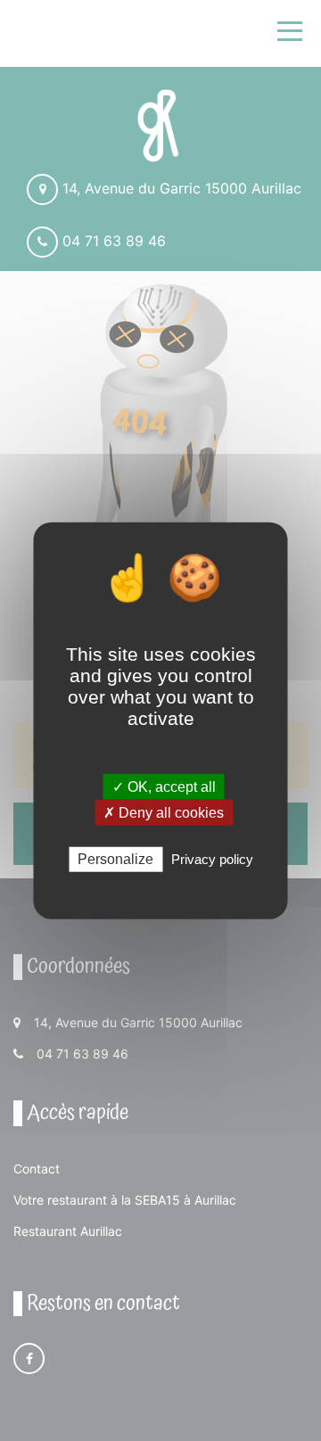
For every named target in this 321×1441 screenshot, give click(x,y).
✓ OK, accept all (164, 787)
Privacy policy (212, 859)
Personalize (115, 859)
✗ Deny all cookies (163, 812)
